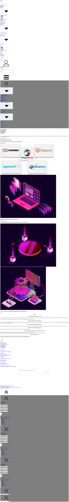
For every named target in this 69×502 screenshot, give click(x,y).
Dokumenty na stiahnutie (6, 358)
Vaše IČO (1, 410)
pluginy (37, 317)
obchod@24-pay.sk (2, 347)
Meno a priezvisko (2, 404)
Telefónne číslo (2, 470)
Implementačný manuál (3, 138)
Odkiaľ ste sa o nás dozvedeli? (4, 418)
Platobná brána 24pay (3, 351)
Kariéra (2, 358)
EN (2, 69)
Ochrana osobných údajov (13, 387)
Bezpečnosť (8, 387)
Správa (1, 473)
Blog (1, 358)
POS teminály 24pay (8, 351)
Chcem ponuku (2, 6)
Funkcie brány (2, 361)
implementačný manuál (9, 322)
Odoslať (1, 425)
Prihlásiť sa (1, 5)
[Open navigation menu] (0, 1)
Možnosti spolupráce (8, 354)
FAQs (1, 312)
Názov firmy (2, 436)
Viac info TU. (32, 370)
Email (1, 407)
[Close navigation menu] (2, 73)
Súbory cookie (18, 387)
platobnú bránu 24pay (25, 319)
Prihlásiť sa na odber (46, 372)
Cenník (5, 361)
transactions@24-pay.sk (3, 345)
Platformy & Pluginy (3, 143)
